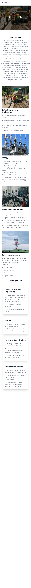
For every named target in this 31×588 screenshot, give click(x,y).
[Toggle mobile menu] (28, 2)
